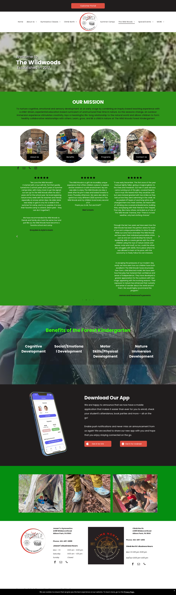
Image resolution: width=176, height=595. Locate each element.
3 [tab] (90, 300)
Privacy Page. (129, 592)
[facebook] (18, 168)
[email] (24, 168)
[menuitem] (20, 21)
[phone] (30, 168)
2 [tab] (86, 300)
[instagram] (36, 168)
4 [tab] (93, 300)
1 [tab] (82, 300)
